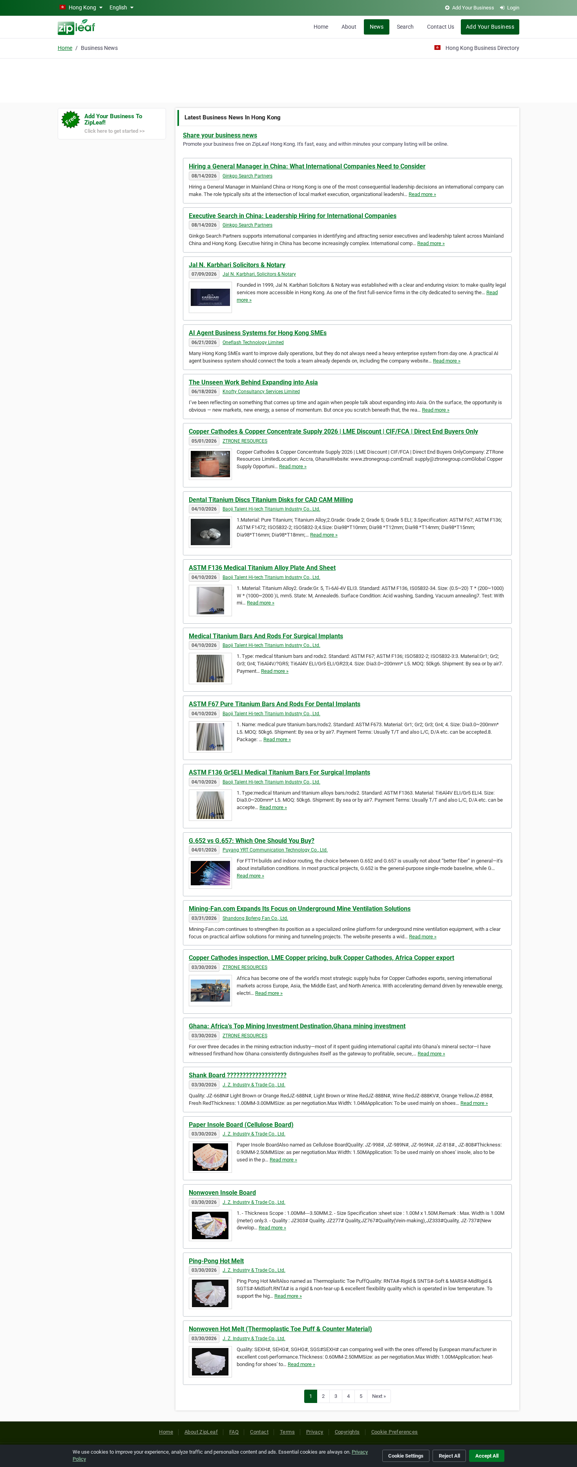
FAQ (234, 1432)
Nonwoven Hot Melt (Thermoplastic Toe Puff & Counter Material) (280, 1329)
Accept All (486, 1456)
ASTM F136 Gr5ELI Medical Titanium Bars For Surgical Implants (279, 772)
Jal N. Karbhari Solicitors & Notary (237, 265)
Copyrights (347, 1432)
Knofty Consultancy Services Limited (261, 391)
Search (405, 27)
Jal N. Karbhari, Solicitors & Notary (259, 274)
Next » (379, 1396)
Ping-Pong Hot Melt (216, 1261)
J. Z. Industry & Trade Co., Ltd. (254, 1085)
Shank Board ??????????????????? (238, 1075)
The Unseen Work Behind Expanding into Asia (253, 382)
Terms (287, 1432)
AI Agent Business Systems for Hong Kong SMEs (258, 333)
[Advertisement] (288, 79)
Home (321, 27)
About (348, 27)
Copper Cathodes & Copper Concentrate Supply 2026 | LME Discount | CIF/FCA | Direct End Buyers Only (333, 431)
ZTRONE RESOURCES (245, 441)
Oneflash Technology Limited (253, 342)
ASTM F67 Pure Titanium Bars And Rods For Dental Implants (274, 704)
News (376, 27)
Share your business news (220, 135)
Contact (259, 1432)
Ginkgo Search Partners (247, 176)
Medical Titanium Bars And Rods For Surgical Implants (266, 636)
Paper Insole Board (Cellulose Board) (241, 1124)
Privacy (314, 1432)
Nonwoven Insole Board (222, 1192)
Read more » (422, 194)
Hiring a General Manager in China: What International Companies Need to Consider (307, 166)
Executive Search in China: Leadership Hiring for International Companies (292, 216)
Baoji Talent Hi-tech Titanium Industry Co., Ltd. (271, 509)
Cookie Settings (406, 1456)
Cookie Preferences (394, 1432)
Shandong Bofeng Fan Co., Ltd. (255, 918)
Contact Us (440, 27)
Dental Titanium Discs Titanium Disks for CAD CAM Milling (271, 500)
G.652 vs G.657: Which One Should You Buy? (251, 840)
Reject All (449, 1456)
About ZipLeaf (201, 1432)
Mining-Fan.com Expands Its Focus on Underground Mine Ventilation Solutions (300, 908)
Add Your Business (490, 27)
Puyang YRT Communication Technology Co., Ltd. (275, 850)
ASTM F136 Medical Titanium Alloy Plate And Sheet (262, 567)
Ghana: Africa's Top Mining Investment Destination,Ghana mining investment (297, 1026)
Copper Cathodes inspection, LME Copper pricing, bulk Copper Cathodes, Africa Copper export (321, 958)
